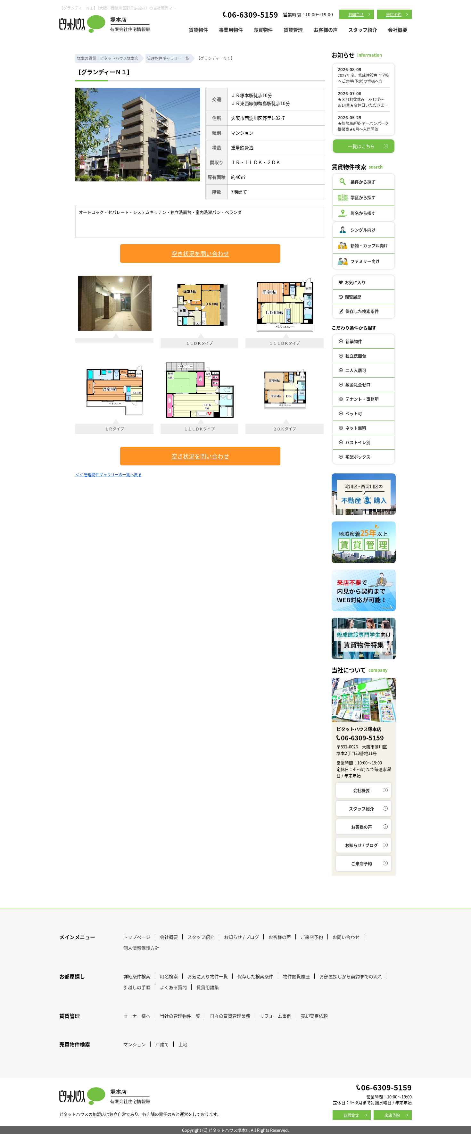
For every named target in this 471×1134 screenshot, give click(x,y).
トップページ (136, 937)
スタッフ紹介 (362, 29)
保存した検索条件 (362, 311)
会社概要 (397, 29)
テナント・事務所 (362, 399)
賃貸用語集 (207, 987)
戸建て (162, 1044)
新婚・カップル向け (369, 245)
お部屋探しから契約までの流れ (350, 976)
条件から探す (363, 182)
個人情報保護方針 (141, 948)
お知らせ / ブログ (361, 845)
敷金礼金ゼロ (357, 384)
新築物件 (353, 341)
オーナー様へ (136, 1016)
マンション (134, 1044)
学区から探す (363, 197)
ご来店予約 (361, 863)
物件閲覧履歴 (296, 976)
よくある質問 (173, 987)
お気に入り (355, 282)
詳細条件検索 (136, 976)
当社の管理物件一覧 (180, 1016)
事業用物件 (231, 29)
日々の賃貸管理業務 (230, 1016)
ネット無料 (355, 428)
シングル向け (363, 230)
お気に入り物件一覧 (207, 976)
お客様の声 (326, 29)
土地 (182, 1044)
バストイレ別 (357, 442)
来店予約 (393, 14)
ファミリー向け (365, 261)
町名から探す (363, 213)
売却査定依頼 (314, 1016)
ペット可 (353, 413)
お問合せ (356, 14)
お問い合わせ (346, 937)
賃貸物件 (198, 29)
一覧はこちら (361, 146)
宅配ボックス (357, 457)
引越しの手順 (136, 987)
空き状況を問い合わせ (200, 253)
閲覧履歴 (353, 297)
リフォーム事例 (275, 1016)
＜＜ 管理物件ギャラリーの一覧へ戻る (108, 474)
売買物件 (263, 29)
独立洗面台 (355, 356)
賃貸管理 (293, 29)
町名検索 (169, 976)
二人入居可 (355, 370)
